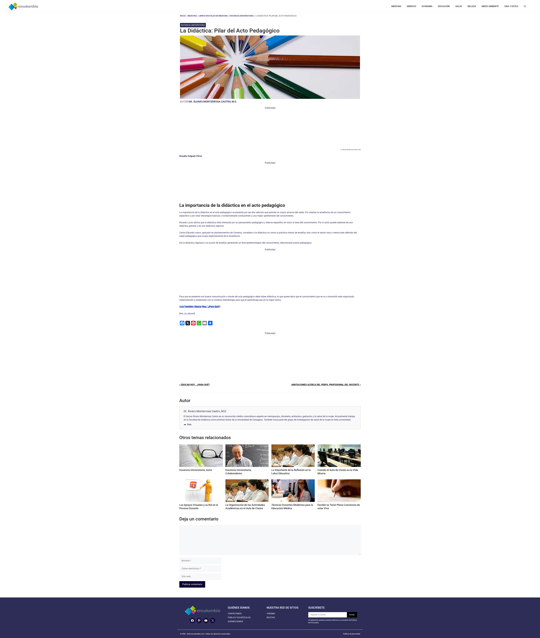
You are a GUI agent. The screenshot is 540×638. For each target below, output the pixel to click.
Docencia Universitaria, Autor (195, 470)
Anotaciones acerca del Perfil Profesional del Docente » (326, 384)
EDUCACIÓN (444, 6)
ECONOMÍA (427, 6)
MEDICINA (396, 6)
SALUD (458, 6)
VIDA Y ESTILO (511, 6)
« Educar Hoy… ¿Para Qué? (194, 384)
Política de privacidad (351, 634)
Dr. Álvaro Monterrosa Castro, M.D (212, 101)
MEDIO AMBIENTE (490, 6)
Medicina (192, 16)
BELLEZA (472, 6)
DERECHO (411, 6)
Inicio (183, 16)
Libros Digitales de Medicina (213, 16)
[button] (525, 6)
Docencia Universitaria (242, 16)
